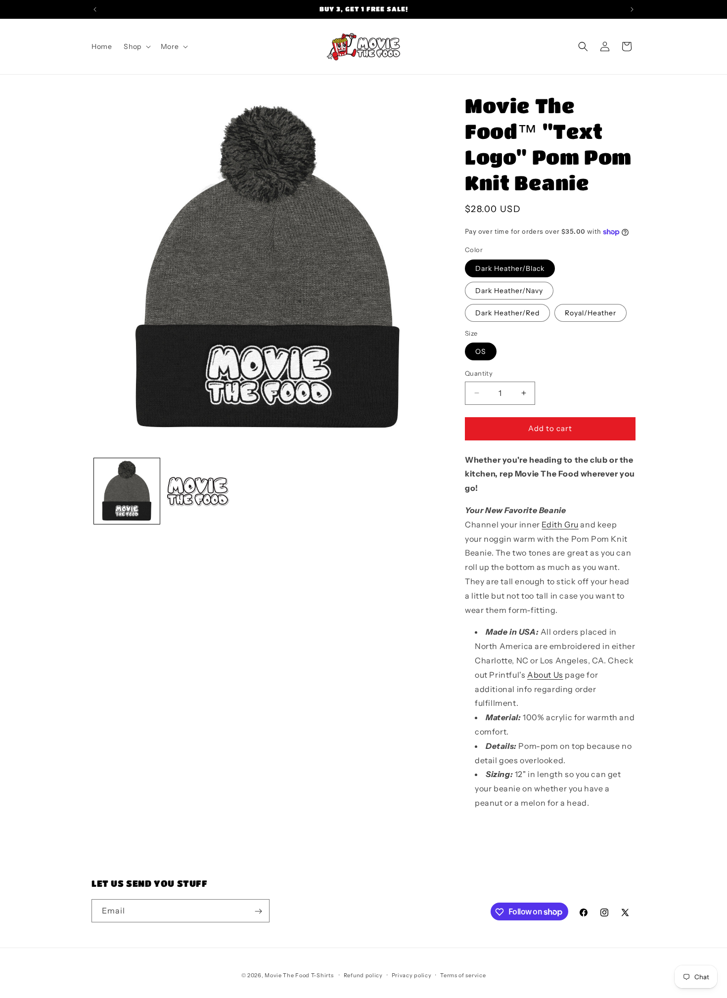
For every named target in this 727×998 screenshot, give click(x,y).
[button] (136, 46)
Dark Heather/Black (510, 268)
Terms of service (463, 974)
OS (480, 351)
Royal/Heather (590, 312)
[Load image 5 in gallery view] (197, 491)
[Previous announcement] (95, 9)
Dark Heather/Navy (509, 290)
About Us (545, 675)
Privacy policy (412, 974)
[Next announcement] (632, 9)
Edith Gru (560, 524)
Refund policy (363, 974)
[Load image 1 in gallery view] (127, 491)
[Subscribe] (258, 911)
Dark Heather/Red (507, 312)
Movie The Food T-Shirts (299, 975)
